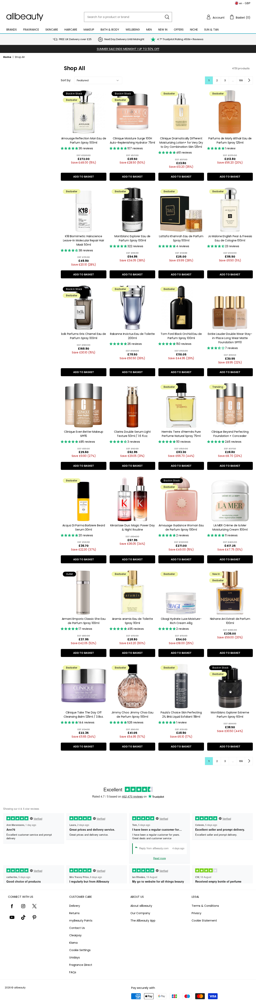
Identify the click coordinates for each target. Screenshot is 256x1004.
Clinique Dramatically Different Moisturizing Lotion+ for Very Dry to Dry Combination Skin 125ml (181, 142)
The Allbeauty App (142, 921)
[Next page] (249, 80)
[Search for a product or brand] (167, 17)
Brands (11, 30)
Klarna (73, 943)
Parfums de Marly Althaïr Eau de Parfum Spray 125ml (230, 140)
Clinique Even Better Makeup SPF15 (83, 434)
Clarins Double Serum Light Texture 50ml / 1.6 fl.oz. (132, 434)
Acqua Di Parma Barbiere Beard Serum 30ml (83, 527)
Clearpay (75, 935)
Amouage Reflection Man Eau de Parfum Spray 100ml (83, 140)
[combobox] (128, 17)
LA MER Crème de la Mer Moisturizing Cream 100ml (230, 527)
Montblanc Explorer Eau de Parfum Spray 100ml (132, 238)
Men (149, 30)
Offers (179, 30)
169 (241, 80)
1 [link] (208, 80)
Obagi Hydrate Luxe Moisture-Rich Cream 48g (181, 621)
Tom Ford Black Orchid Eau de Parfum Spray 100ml (181, 336)
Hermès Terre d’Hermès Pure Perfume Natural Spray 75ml (181, 434)
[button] (215, 17)
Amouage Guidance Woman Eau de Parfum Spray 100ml (181, 527)
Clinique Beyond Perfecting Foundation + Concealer (229, 434)
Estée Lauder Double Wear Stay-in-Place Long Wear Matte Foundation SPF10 (230, 338)
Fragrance (31, 30)
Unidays (74, 957)
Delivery (74, 906)
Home (7, 57)
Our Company (140, 913)
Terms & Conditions (205, 906)
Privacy (196, 913)
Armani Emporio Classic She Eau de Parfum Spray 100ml (84, 621)
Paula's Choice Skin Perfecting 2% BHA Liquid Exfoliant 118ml (181, 714)
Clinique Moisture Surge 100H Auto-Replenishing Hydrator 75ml (132, 140)
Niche (194, 30)
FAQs (72, 972)
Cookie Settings (80, 950)
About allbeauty (141, 906)
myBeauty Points (80, 921)
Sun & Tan (211, 30)
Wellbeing (133, 30)
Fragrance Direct (80, 965)
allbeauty (20, 987)
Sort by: (66, 80)
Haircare (70, 30)
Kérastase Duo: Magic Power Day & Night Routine (132, 527)
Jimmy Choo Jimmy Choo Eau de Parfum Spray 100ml (132, 714)
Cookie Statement (204, 921)
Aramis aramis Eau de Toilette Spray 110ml (132, 621)
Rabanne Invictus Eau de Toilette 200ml (132, 336)
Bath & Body (110, 30)
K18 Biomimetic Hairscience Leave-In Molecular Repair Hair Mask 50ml (83, 240)
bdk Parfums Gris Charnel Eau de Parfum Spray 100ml (83, 336)
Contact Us (77, 928)
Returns (74, 913)
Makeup (89, 30)
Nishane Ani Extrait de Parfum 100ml (230, 621)
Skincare (51, 30)
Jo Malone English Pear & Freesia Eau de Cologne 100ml (230, 238)
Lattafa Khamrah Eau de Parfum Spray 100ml (181, 238)
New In (162, 30)
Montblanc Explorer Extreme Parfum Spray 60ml (230, 714)
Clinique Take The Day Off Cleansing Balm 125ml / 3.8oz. (84, 714)
